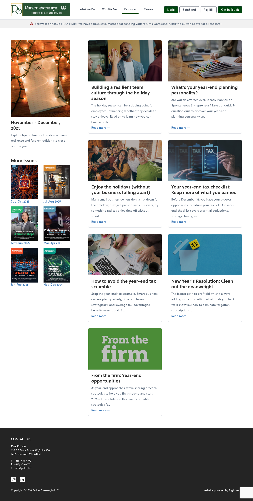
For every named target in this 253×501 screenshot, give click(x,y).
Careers (148, 9)
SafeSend (189, 9)
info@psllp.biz (23, 468)
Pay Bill (208, 9)
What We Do (87, 9)
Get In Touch (230, 9)
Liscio (171, 9)
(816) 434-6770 (23, 460)
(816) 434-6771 (22, 464)
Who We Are (109, 9)
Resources (130, 9)
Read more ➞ (125, 127)
